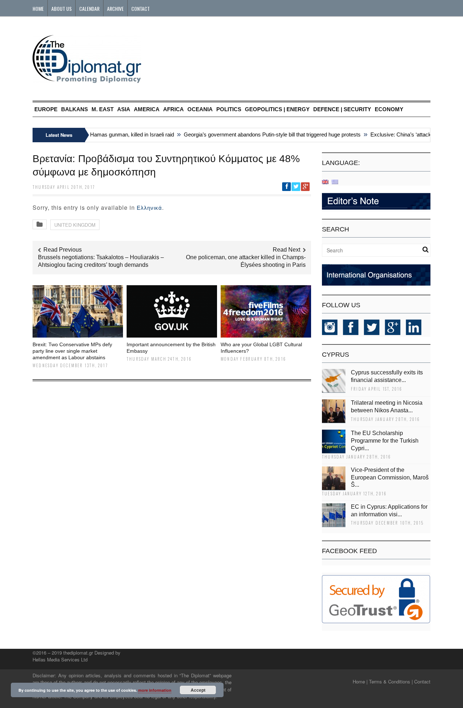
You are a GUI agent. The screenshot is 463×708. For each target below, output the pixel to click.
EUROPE (46, 109)
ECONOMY (389, 109)
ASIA (123, 109)
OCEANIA (200, 109)
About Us (61, 8)
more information (154, 690)
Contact (140, 8)
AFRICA (173, 109)
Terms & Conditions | (391, 681)
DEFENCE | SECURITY (342, 109)
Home (38, 8)
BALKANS (74, 109)
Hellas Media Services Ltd (60, 659)
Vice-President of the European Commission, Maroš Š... (390, 477)
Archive (115, 8)
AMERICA (147, 109)
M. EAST (103, 109)
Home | (360, 681)
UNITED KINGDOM (74, 224)
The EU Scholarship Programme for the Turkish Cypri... (385, 440)
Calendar (89, 8)
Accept (198, 690)
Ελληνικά (149, 208)
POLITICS (228, 109)
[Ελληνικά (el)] (335, 181)
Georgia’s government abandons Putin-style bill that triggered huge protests (266, 134)
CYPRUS (335, 354)
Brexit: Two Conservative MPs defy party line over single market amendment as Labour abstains (72, 351)
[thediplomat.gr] (87, 79)
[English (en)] (325, 181)
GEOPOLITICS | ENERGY (277, 109)
